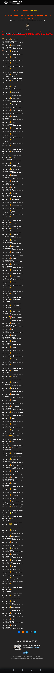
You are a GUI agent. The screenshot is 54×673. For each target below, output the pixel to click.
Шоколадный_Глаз (17, 572)
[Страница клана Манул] (18, 647)
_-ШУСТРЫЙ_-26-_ (17, 270)
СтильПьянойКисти (17, 412)
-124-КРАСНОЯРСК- (10, 236)
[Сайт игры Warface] (27, 641)
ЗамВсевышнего (17, 317)
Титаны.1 (7, 485)
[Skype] (35, 631)
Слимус (14, 240)
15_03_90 (15, 542)
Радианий (15, 181)
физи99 (14, 294)
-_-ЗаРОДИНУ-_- (10, 550)
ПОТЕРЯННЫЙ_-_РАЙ (10, 325)
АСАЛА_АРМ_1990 (10, 538)
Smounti (14, 282)
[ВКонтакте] (18, 631)
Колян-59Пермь (16, 45)
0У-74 (7, 177)
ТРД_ (13, 329)
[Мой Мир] (27, 631)
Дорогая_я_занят (10, 88)
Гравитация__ (9, 159)
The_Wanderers (9, 479)
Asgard (7, 372)
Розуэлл (7, 586)
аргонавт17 (15, 92)
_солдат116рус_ (16, 471)
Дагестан (8, 449)
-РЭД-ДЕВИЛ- (9, 491)
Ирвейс (7, 367)
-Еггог (7, 65)
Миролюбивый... (16, 69)
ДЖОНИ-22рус (16, 353)
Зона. (6, 331)
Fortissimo (8, 420)
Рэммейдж (8, 408)
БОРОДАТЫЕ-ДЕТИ (10, 77)
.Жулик (14, 424)
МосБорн (14, 116)
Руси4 (14, 483)
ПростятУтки (9, 189)
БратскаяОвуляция (10, 461)
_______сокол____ (17, 205)
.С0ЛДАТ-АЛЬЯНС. (17, 300)
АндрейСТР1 (15, 134)
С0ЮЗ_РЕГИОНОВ (9, 603)
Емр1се (7, 142)
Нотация (7, 343)
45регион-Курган (10, 171)
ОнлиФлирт (8, 307)
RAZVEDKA (8, 627)
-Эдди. (14, 187)
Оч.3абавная (15, 305)
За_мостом (8, 432)
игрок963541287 (17, 252)
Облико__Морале (17, 110)
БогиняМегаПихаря (17, 453)
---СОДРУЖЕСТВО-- (10, 230)
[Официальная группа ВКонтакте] (24, 652)
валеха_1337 (16, 323)
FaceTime (14, 625)
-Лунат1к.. (15, 63)
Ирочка (14, 122)
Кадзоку (7, 361)
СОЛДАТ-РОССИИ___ (10, 136)
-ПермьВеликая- (10, 47)
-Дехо (14, 140)
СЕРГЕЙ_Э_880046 (17, 613)
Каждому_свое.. (9, 556)
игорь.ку (14, 489)
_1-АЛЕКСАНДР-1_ (17, 234)
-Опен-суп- (8, 591)
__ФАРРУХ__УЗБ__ (17, 128)
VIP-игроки (33, 10)
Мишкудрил (15, 223)
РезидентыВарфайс (11, 574)
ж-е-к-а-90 (15, 394)
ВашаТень (8, 520)
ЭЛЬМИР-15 (15, 513)
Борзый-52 (15, 51)
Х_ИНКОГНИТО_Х (9, 615)
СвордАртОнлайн (10, 337)
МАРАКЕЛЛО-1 (16, 554)
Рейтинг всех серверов (21, 10)
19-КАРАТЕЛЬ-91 (16, 152)
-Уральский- (9, 266)
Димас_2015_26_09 (17, 465)
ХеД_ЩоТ (14, 193)
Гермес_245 (15, 436)
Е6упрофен (15, 519)
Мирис (14, 347)
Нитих (14, 530)
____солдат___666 (17, 477)
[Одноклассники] (22, 631)
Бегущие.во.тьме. (10, 503)
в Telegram (36, 647)
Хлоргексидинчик (17, 217)
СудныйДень (8, 426)
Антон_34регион (17, 448)
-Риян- (14, 57)
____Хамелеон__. (17, 590)
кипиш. (7, 396)
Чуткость (7, 384)
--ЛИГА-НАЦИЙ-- (9, 59)
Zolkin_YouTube (9, 621)
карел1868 (15, 229)
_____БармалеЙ (16, 211)
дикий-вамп (15, 98)
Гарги (13, 157)
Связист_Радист (17, 578)
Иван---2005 (16, 276)
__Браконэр (15, 430)
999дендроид (15, 376)
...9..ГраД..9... (16, 169)
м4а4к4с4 (15, 388)
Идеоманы (8, 301)
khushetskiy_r (9, 562)
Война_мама (8, 568)
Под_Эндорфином (10, 124)
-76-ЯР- (7, 100)
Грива (7, 295)
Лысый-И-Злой (16, 311)
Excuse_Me (15, 382)
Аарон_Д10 (15, 524)
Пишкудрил (8, 224)
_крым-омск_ (16, 163)
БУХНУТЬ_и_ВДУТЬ (10, 467)
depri (13, 619)
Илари (14, 146)
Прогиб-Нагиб (16, 595)
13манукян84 (16, 536)
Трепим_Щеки (9, 260)
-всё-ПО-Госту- (9, 355)
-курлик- (15, 104)
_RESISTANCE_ (9, 195)
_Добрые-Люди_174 (10, 580)
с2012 (7, 118)
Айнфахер (15, 459)
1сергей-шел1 (16, 607)
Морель (14, 400)
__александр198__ (17, 501)
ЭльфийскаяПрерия (10, 165)
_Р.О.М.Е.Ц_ (15, 39)
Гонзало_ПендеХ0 (17, 81)
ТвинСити (8, 313)
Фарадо (14, 341)
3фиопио (14, 418)
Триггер (7, 284)
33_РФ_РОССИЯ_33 (17, 507)
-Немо (14, 584)
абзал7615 (15, 75)
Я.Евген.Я (15, 548)
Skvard (14, 566)
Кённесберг (15, 495)
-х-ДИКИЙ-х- (16, 371)
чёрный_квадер (16, 359)
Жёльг (14, 442)
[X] (31, 631)
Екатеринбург (9, 242)
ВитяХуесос (15, 199)
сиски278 (15, 258)
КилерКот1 (15, 175)
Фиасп (14, 335)
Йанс (6, 443)
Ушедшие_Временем (11, 41)
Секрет (7, 183)
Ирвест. (14, 365)
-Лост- (14, 601)
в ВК (32, 647)
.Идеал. (14, 288)
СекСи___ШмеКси (10, 213)
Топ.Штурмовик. (16, 560)
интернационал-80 (10, 248)
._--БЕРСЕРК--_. (16, 264)
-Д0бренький (16, 406)
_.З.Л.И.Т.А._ (8, 278)
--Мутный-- (15, 246)
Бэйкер (14, 86)
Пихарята (8, 455)
